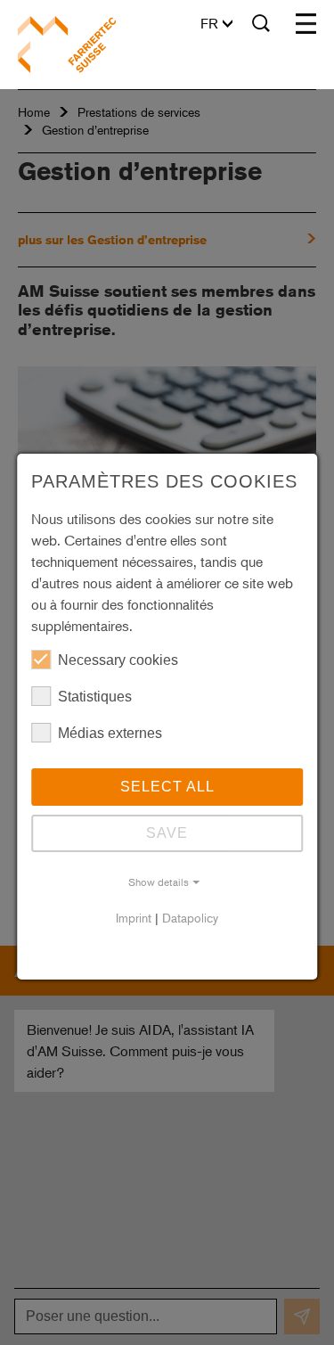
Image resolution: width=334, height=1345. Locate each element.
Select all (167, 786)
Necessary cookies (118, 660)
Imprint (133, 917)
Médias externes (110, 733)
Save (167, 833)
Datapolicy (190, 917)
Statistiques (95, 696)
